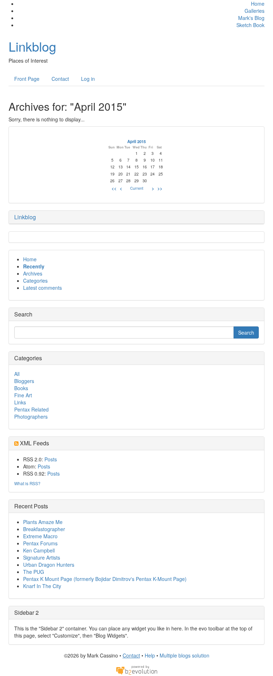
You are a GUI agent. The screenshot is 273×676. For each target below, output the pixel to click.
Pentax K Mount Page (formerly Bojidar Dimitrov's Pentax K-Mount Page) (105, 578)
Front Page (26, 78)
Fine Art (23, 395)
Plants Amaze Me (43, 521)
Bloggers (24, 380)
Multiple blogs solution (184, 655)
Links (20, 402)
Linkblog (32, 46)
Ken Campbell (39, 550)
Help (150, 655)
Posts (50, 459)
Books (21, 388)
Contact (60, 78)
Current (136, 188)
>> (159, 188)
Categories (35, 280)
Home (257, 3)
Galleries (254, 10)
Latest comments (42, 287)
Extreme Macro (40, 536)
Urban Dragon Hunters (48, 564)
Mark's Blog (251, 17)
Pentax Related (31, 409)
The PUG (33, 571)
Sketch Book (250, 24)
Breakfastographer (44, 529)
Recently (33, 266)
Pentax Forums (40, 543)
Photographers (31, 416)
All (17, 373)
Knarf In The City (42, 585)
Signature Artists (41, 557)
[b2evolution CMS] (136, 669)
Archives (32, 273)
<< (114, 188)
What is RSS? (27, 483)
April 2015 (136, 141)
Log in (88, 78)
